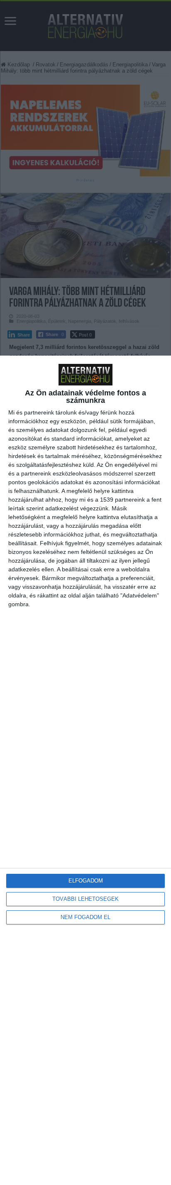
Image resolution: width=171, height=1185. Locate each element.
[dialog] (85, 770)
